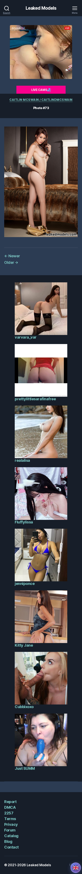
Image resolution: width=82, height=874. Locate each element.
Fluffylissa (24, 522)
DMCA (10, 807)
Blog (8, 841)
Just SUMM (25, 768)
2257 (8, 813)
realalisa (22, 460)
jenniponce (24, 583)
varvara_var (26, 337)
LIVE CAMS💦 (41, 90)
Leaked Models (41, 8)
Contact (11, 847)
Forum (10, 830)
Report (10, 801)
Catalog (11, 836)
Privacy (11, 824)
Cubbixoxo (24, 707)
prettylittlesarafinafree (35, 399)
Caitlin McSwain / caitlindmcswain (41, 99)
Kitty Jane (24, 645)
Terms (10, 819)
